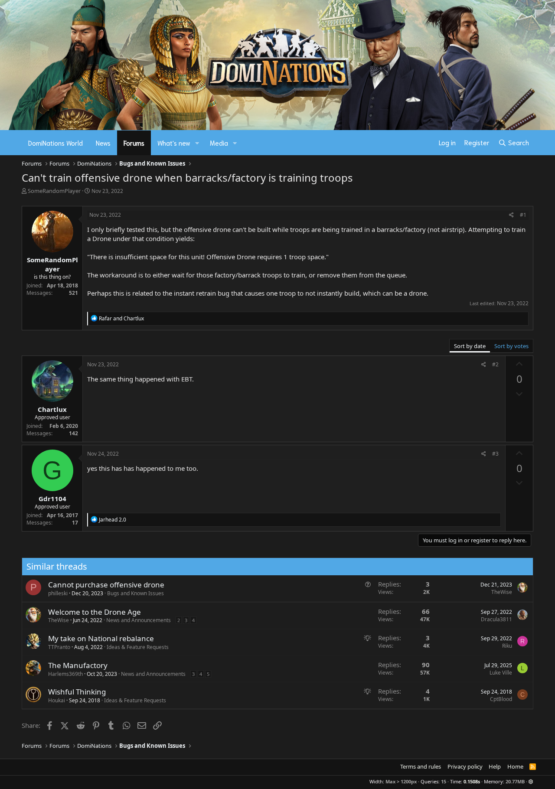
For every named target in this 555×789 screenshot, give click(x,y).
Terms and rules (420, 766)
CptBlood (501, 699)
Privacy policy (465, 766)
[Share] (511, 215)
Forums (134, 142)
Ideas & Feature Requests (138, 647)
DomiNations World (55, 142)
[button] (197, 142)
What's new (173, 142)
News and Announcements (138, 620)
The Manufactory (78, 665)
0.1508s (472, 781)
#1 (523, 214)
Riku (507, 645)
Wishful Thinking (77, 692)
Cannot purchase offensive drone (106, 585)
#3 (495, 453)
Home (515, 766)
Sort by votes (511, 346)
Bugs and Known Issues (135, 593)
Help (495, 766)
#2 (495, 364)
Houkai (56, 700)
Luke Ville (501, 672)
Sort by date (470, 346)
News (103, 142)
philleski (58, 593)
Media (219, 142)
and (121, 318)
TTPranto (59, 647)
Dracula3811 (496, 619)
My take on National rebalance (101, 638)
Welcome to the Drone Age (94, 612)
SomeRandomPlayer (54, 191)
